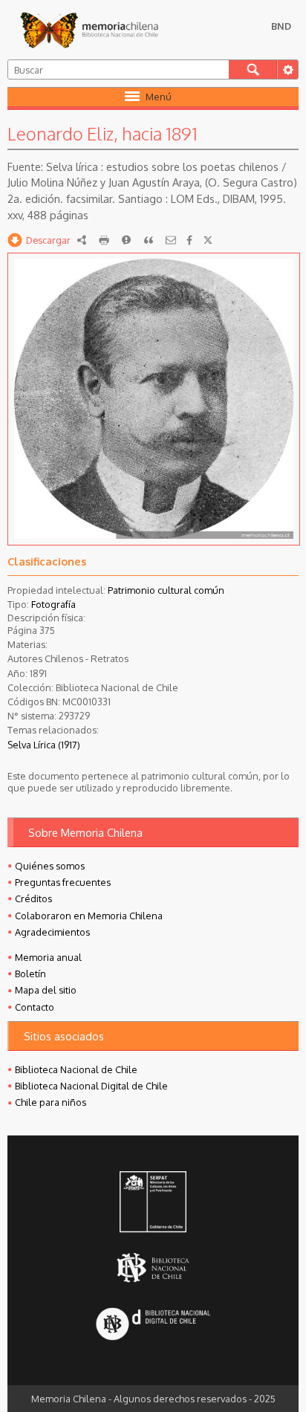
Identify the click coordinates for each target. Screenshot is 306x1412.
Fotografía (53, 604)
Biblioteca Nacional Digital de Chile (91, 1086)
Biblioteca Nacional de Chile (76, 1069)
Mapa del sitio (45, 990)
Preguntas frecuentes (63, 882)
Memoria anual (48, 957)
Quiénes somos (50, 866)
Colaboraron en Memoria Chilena (89, 916)
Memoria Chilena (89, 29)
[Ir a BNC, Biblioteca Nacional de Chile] (153, 1267)
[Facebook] (189, 240)
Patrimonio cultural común (166, 590)
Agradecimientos (52, 932)
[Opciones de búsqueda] (287, 69)
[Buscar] (253, 69)
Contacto (34, 1007)
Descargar (48, 240)
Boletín (30, 973)
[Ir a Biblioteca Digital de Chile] (153, 1324)
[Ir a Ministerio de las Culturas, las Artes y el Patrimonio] (153, 1203)
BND (281, 26)
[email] (170, 240)
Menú (159, 97)
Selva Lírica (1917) (43, 745)
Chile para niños (50, 1102)
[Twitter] (208, 240)
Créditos (33, 898)
